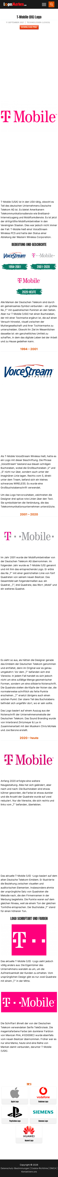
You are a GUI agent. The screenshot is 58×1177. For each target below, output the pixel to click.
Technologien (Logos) (38, 22)
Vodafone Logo (43, 1101)
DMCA (53, 1168)
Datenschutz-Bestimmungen (15, 1168)
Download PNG (29, 27)
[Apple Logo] (15, 1097)
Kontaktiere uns (29, 1171)
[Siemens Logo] (43, 1116)
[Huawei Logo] (29, 1136)
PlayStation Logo (15, 1121)
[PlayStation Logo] (15, 1116)
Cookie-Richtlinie (39, 1168)
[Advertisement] (29, 67)
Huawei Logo (29, 1140)
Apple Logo (15, 1101)
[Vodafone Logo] (43, 1097)
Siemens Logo (43, 1121)
